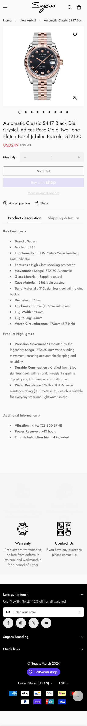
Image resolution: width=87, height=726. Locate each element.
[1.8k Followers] (8, 623)
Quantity (9, 157)
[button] (79, 7)
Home (7, 20)
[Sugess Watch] (43, 7)
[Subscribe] (79, 612)
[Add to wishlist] (75, 34)
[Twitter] (34, 623)
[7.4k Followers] (21, 623)
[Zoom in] (75, 97)
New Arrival (28, 20)
